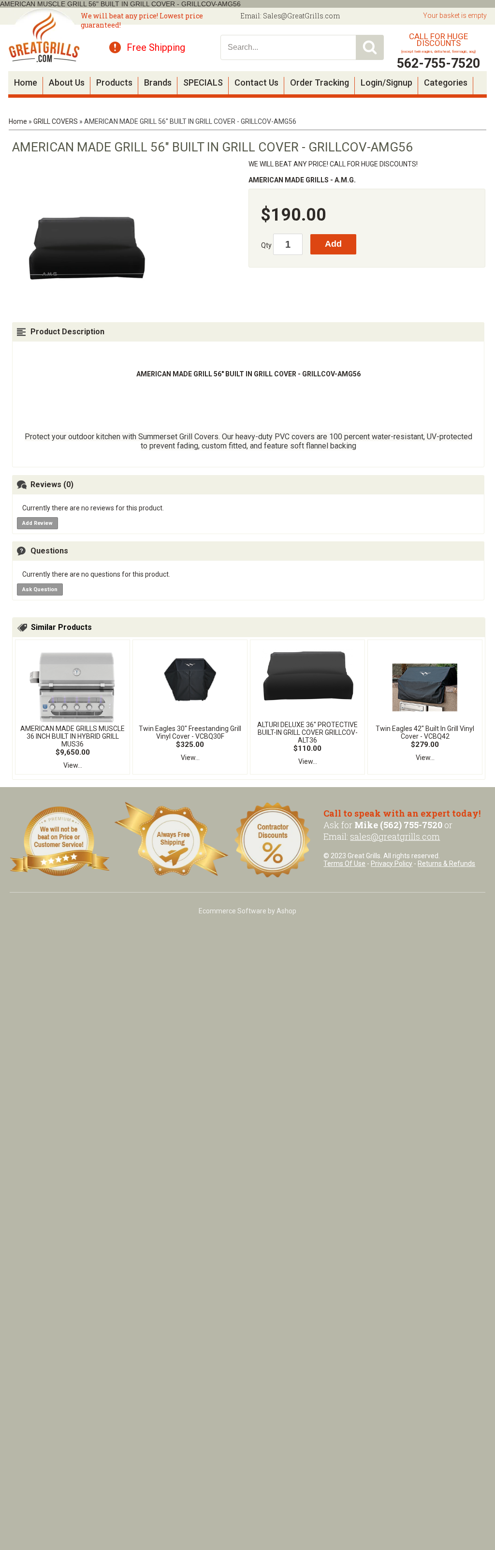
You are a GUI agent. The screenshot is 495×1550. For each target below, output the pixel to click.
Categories (445, 82)
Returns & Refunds (446, 863)
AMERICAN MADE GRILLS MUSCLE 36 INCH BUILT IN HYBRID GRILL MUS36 (72, 736)
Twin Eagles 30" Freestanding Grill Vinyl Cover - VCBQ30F (190, 732)
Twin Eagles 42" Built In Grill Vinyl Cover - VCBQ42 (425, 732)
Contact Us (256, 82)
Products (114, 82)
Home (25, 82)
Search (370, 47)
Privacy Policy (391, 863)
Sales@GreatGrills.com (301, 15)
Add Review (37, 523)
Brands (158, 82)
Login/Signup (386, 82)
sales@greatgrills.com (395, 836)
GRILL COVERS (55, 121)
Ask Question (40, 589)
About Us (67, 82)
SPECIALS (203, 82)
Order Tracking (319, 82)
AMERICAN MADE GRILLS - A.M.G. (302, 180)
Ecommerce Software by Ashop (247, 911)
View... (72, 765)
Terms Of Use (344, 863)
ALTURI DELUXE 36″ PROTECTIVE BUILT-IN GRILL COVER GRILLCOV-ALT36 (307, 732)
